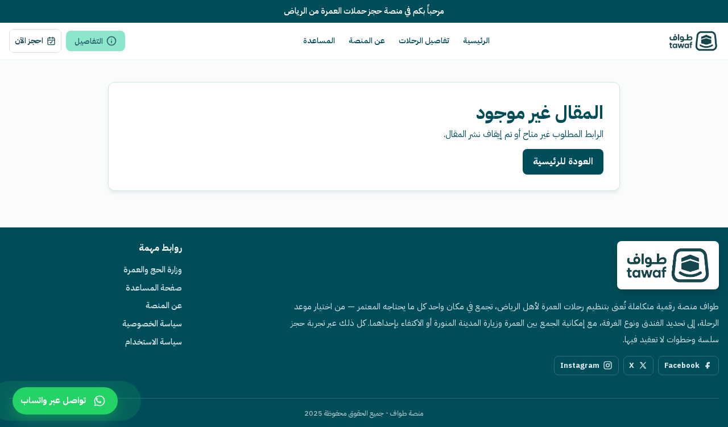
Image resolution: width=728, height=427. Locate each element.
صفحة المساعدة (154, 287)
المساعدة (319, 41)
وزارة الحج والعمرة (152, 269)
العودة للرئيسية (563, 161)
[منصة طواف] (668, 265)
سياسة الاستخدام (153, 341)
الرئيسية (476, 41)
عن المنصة (367, 41)
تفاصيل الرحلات (424, 41)
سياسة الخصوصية (152, 323)
